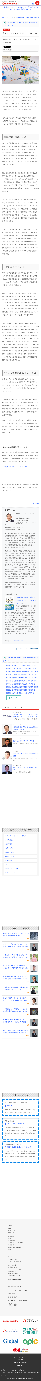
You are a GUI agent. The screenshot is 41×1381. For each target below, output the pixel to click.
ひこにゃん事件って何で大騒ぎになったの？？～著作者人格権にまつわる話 (15, 967)
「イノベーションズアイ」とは (17, 1290)
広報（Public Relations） (14, 1247)
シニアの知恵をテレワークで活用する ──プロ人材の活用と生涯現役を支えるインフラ (15, 999)
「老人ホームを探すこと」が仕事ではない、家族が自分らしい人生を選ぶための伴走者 (15, 956)
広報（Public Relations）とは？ (19, 1147)
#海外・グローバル (12, 869)
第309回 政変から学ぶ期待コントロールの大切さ (23, 678)
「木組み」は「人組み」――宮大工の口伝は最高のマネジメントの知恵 (15, 1010)
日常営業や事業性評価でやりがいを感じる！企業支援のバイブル (26, 600)
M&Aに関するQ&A (13, 1273)
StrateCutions (18, 641)
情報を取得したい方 (14, 1297)
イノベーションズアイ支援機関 (17, 1300)
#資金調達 (35, 503)
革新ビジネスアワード (14, 1287)
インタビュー (11, 1240)
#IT (6, 864)
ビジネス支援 (12, 1265)
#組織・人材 (9, 852)
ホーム (4, 17)
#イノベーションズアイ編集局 (15, 836)
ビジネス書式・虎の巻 (14, 1276)
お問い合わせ (20, 1365)
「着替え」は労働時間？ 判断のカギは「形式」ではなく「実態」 (15, 988)
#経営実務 (8, 848)
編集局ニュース (12, 1238)
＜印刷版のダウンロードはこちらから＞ (16, 467)
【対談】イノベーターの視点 (15, 1242)
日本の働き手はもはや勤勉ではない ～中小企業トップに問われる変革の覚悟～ (16, 978)
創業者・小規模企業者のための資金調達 (25, 755)
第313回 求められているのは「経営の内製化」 (22, 665)
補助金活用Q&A (12, 1271)
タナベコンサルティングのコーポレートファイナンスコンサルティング (25, 715)
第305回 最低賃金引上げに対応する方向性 (20, 690)
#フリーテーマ (10, 873)
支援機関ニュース (12, 1267)
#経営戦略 (8, 844)
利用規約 (20, 1360)
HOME (10, 1225)
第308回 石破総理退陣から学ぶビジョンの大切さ (23, 681)
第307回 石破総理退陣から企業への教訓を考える (23, 684)
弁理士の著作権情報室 (14, 1279)
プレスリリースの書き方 (16, 1124)
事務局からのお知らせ (20, 1362)
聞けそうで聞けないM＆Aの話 (23, 741)
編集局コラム (11, 1245)
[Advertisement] (20, 796)
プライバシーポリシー (20, 1357)
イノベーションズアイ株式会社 (14, 1370)
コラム (11, 17)
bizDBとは (11, 1232)
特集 (9, 1249)
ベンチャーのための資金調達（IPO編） (25, 769)
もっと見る (15, 698)
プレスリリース (12, 1259)
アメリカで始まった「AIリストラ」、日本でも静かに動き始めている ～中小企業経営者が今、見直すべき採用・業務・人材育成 (15, 945)
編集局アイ (11, 1236)
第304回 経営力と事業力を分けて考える (20, 693)
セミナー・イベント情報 (14, 1269)
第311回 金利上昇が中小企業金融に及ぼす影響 (22, 672)
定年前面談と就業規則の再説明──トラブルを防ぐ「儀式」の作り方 (15, 1021)
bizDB (9, 1105)
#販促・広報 (9, 856)
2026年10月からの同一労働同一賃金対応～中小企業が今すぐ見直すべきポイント (15, 1032)
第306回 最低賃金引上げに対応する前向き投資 (22, 687)
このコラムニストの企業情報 (28, 649)
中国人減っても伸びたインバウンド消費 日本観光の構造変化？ (16, 935)
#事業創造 (8, 840)
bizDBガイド (11, 1230)
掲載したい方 (12, 1293)
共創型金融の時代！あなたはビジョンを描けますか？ (25, 728)
